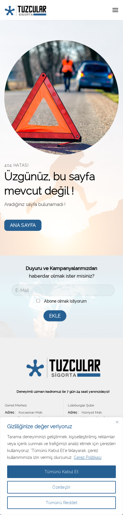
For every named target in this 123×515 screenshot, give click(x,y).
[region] (61, 466)
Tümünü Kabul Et (61, 471)
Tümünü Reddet (61, 502)
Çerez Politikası (88, 457)
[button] (115, 10)
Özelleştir (61, 487)
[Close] (117, 421)
